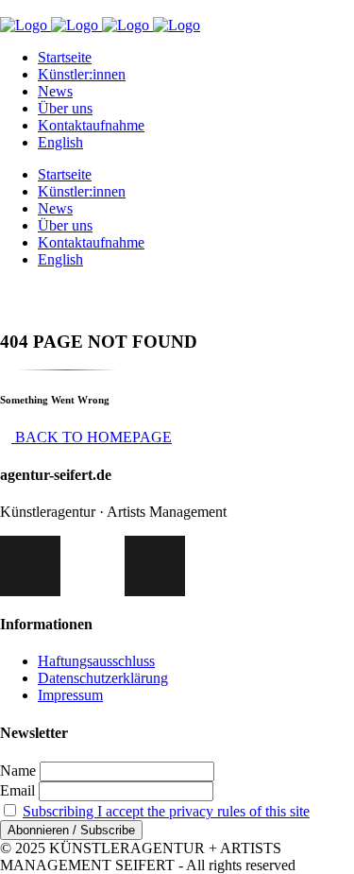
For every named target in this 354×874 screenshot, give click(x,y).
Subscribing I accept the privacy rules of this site (166, 811)
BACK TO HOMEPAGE (91, 437)
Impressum (70, 695)
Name (18, 771)
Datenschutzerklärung (103, 678)
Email (17, 790)
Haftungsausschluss (96, 661)
